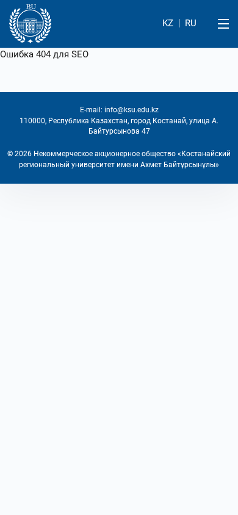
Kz (167, 23)
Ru (191, 23)
